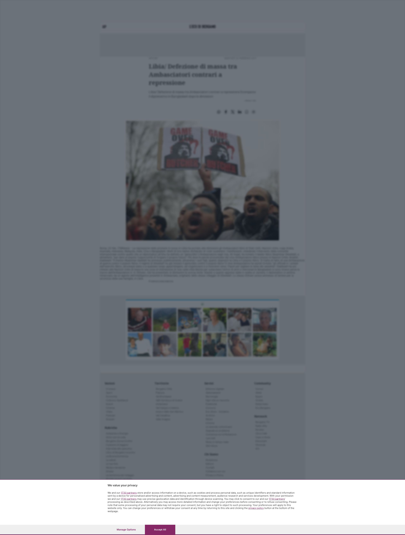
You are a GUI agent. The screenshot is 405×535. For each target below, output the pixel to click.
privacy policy (256, 508)
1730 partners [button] (129, 492)
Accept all (160, 529)
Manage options (126, 529)
